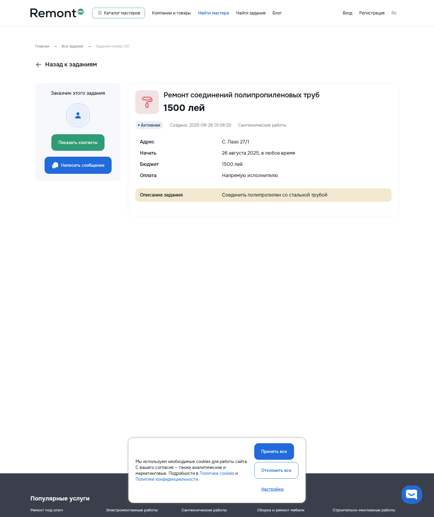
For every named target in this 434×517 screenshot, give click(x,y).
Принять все (274, 451)
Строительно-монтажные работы (364, 510)
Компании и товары (171, 13)
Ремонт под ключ (46, 510)
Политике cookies (217, 473)
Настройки (272, 489)
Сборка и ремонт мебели (280, 510)
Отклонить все (276, 470)
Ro (394, 13)
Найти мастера (213, 13)
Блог (277, 13)
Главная (42, 46)
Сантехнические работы (204, 510)
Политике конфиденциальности (167, 479)
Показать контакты (77, 142)
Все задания (72, 46)
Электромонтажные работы (132, 510)
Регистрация (371, 13)
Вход (347, 13)
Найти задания (250, 13)
